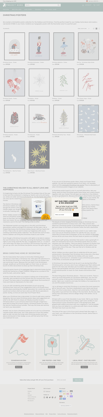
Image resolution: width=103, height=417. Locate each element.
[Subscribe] (76, 214)
